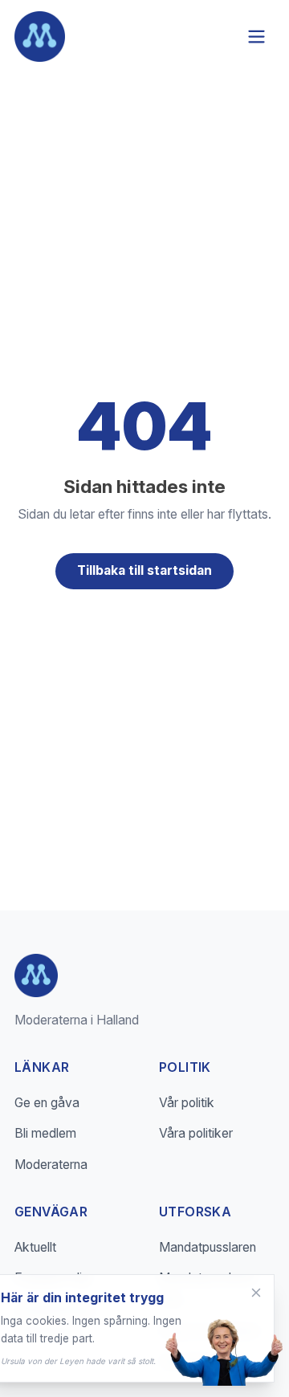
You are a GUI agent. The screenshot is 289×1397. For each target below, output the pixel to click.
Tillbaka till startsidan (144, 570)
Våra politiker (196, 1133)
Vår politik (186, 1102)
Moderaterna (51, 1164)
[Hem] (39, 36)
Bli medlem (45, 1133)
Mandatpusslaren (207, 1247)
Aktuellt (35, 1247)
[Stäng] (256, 1292)
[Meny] (256, 36)
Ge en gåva (46, 1102)
